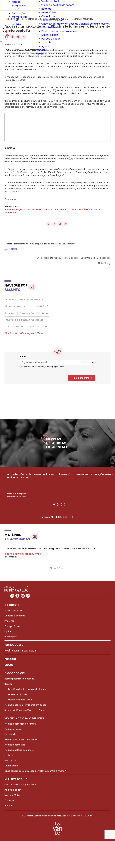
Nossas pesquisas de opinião (19, 5)
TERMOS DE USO (14, 645)
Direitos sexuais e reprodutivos (59, 31)
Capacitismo (48, 16)
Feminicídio (27, 313)
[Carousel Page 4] (65, 504)
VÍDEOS (8, 665)
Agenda (45, 46)
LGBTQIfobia (48, 12)
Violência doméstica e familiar (23, 299)
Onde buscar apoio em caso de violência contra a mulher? (75, 23)
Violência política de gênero (57, 5)
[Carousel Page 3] (61, 504)
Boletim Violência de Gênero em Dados (25, 710)
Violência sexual (14, 306)
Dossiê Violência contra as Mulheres (27, 689)
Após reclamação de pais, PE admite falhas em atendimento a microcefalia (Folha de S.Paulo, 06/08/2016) (53, 211)
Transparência (12, 626)
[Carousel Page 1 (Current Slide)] (54, 504)
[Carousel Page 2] (58, 504)
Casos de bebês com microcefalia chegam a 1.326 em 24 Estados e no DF (49, 548)
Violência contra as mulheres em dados (25, 704)
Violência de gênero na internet (24, 320)
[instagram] (7, 28)
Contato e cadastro (14, 615)
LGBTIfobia (42, 306)
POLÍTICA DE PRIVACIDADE (20, 650)
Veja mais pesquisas (55, 517)
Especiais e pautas (52, 20)
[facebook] (6, 32)
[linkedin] (7, 39)
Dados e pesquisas (17, 493)
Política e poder (50, 38)
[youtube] (7, 35)
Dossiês (8, 683)
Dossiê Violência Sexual (20, 699)
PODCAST (10, 659)
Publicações (19, 13)
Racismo (46, 8)
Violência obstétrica (14, 744)
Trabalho (46, 42)
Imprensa (9, 620)
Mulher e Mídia (49, 35)
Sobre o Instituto (13, 610)
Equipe (7, 631)
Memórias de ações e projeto (19, 20)
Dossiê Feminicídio (18, 694)
